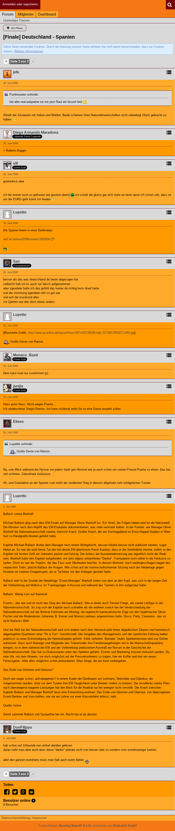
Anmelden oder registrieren (20, 4)
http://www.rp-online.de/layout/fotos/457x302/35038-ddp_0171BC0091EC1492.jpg (81, 332)
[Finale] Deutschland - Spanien (39, 37)
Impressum (39, 818)
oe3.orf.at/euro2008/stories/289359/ (26, 239)
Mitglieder (26, 14)
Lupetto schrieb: (21, 444)
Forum (7, 14)
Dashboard (47, 14)
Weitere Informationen (28, 51)
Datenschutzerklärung (16, 818)
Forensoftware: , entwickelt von (87, 825)
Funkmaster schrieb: (24, 94)
